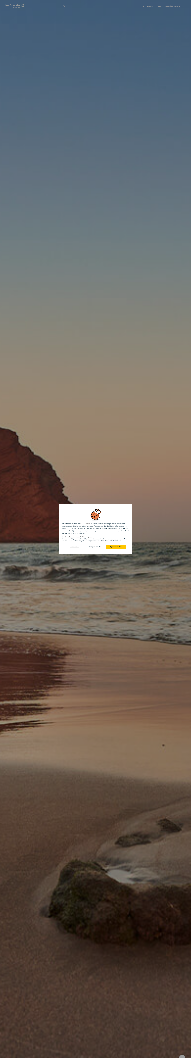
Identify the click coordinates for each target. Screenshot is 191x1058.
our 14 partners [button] (85, 524)
